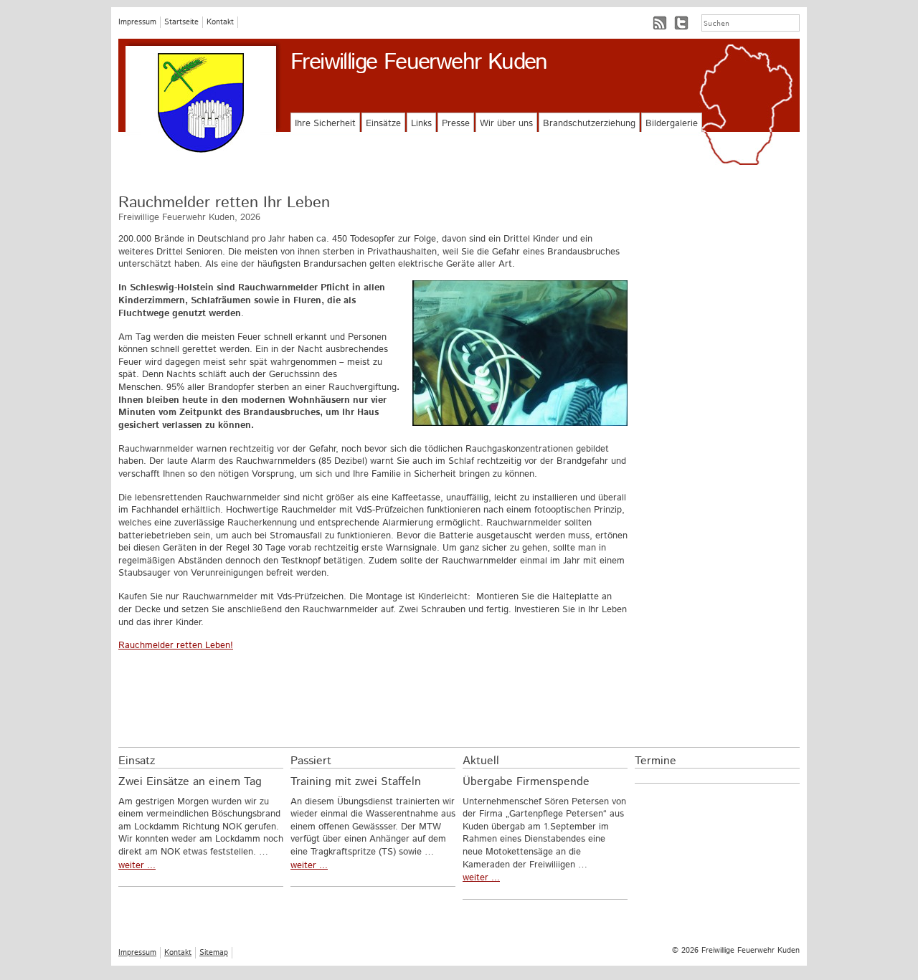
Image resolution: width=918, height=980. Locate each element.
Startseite (181, 22)
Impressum (137, 22)
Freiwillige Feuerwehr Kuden (418, 62)
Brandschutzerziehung (589, 123)
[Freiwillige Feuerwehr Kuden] (201, 103)
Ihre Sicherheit (325, 123)
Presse (456, 123)
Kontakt (220, 22)
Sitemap (213, 952)
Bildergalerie (671, 123)
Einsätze (383, 123)
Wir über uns (506, 123)
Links (421, 123)
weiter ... (137, 865)
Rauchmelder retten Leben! (175, 645)
